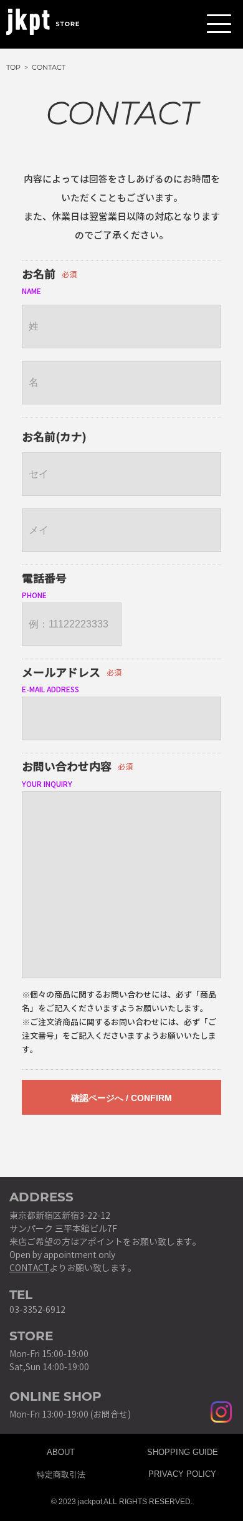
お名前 (38, 275)
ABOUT (61, 1450)
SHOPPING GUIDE (182, 1450)
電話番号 (44, 579)
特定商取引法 (61, 1473)
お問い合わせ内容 (67, 767)
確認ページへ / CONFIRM (121, 1098)
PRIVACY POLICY (182, 1472)
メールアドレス (61, 673)
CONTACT (29, 1268)
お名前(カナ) (54, 437)
